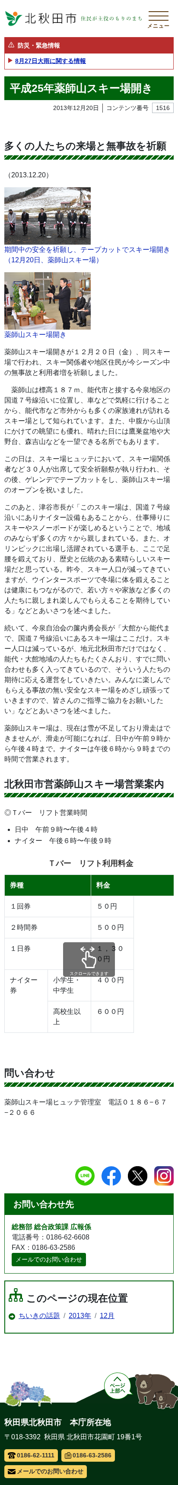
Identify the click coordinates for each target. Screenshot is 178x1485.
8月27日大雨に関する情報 (50, 60)
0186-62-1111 (35, 1455)
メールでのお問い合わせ (49, 1259)
